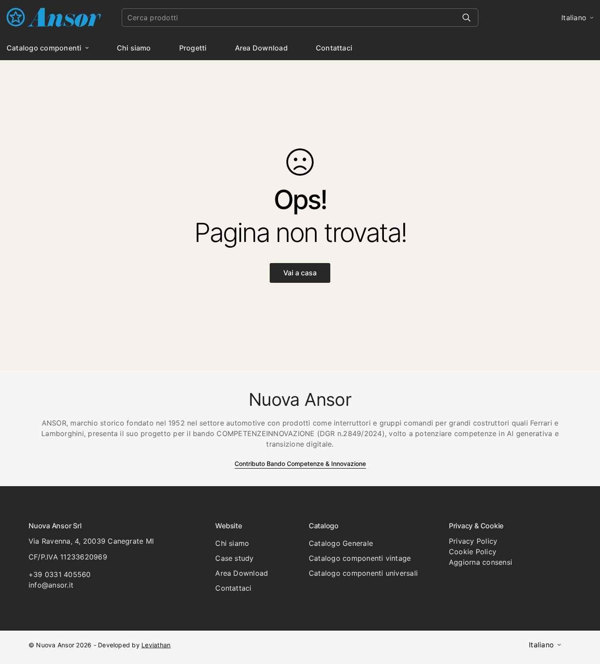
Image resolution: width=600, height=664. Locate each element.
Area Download (261, 47)
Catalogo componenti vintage (360, 558)
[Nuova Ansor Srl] (54, 18)
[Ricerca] (466, 17)
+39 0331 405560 (60, 574)
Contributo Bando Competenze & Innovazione (300, 463)
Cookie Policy (472, 551)
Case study (234, 558)
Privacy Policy (473, 541)
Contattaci (334, 47)
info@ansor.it (51, 585)
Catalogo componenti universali (363, 573)
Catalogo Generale (341, 543)
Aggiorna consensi (480, 562)
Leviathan (155, 645)
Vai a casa (300, 272)
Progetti (193, 47)
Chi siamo (134, 47)
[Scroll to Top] (583, 616)
